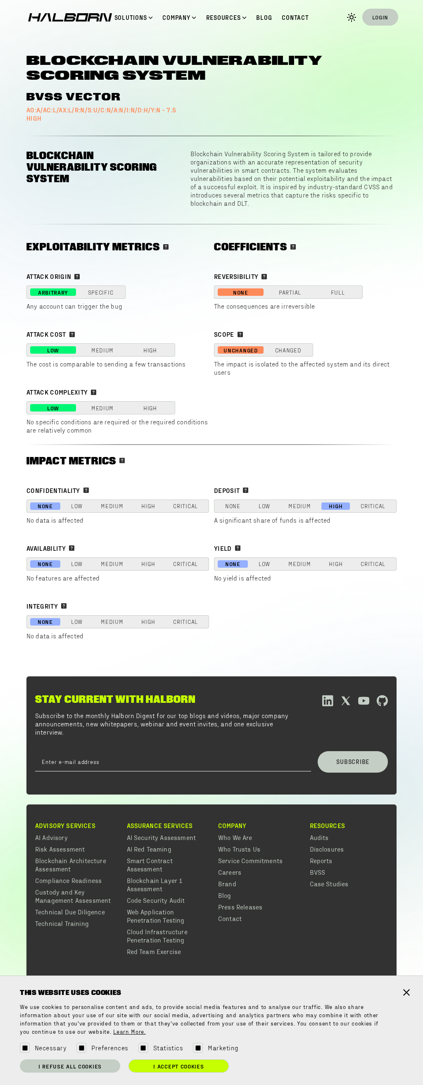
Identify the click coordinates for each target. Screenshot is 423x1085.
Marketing (223, 1048)
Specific (101, 292)
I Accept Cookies (178, 1066)
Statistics (168, 1048)
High (150, 350)
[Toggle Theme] (351, 17)
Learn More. (129, 1032)
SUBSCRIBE (352, 761)
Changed (288, 350)
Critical (185, 505)
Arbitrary (53, 292)
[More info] (166, 247)
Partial (290, 292)
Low (53, 350)
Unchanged (240, 350)
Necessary (51, 1048)
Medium (102, 350)
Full (338, 292)
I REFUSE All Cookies (70, 1066)
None (240, 292)
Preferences (109, 1048)
